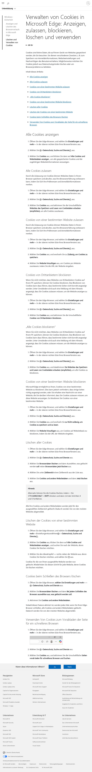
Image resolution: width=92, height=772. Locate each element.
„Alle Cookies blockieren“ (40, 97)
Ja (55, 666)
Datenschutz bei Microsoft (70, 730)
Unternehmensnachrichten (70, 726)
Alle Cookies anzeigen (39, 76)
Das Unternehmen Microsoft (70, 723)
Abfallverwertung (38, 698)
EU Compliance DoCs (32, 767)
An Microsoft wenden (9, 764)
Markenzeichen (70, 764)
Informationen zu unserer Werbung (13, 767)
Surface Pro (6, 679)
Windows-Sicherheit (8, 18)
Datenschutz (42, 764)
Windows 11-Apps (8, 706)
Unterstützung (7, 8)
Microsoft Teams (8, 742)
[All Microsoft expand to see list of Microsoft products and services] (3, 3)
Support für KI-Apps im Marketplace (43, 726)
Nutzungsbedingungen (56, 764)
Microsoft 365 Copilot (9, 738)
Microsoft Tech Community (40, 730)
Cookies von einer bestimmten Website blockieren (50, 102)
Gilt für (30, 45)
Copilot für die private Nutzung (12, 694)
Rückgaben (36, 690)
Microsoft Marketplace (39, 734)
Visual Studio (36, 746)
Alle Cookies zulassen (38, 81)
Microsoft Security (8, 723)
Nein (70, 666)
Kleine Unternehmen (9, 746)
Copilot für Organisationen (10, 690)
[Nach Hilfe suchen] (8, 3)
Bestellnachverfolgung (39, 694)
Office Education (67, 694)
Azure (4, 726)
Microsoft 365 (7, 698)
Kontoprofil (36, 679)
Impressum (33, 764)
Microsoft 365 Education (69, 690)
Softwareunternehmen (39, 742)
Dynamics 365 (7, 730)
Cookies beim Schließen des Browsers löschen (49, 117)
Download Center (38, 683)
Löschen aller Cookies (39, 107)
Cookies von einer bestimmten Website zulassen (50, 86)
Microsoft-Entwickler (39, 719)
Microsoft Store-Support (40, 687)
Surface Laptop (7, 683)
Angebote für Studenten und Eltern (72, 704)
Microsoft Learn (37, 723)
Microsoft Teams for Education (71, 687)
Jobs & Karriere (66, 719)
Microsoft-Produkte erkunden (11, 702)
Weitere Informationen (39, 702)
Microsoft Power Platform (40, 738)
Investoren (65, 734)
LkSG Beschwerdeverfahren (70, 738)
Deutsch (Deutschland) (13, 752)
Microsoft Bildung (67, 679)
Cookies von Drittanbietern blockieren (45, 91)
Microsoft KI (6, 719)
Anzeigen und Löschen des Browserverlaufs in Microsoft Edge (12, 29)
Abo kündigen (22, 764)
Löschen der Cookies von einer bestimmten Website (51, 112)
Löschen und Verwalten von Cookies (12, 42)
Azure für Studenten (68, 708)
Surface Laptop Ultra (9, 687)
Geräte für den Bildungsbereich (71, 683)
